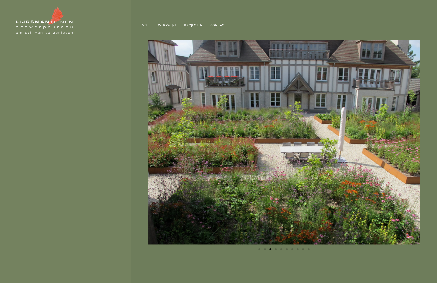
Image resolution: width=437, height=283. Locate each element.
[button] (155, 142)
